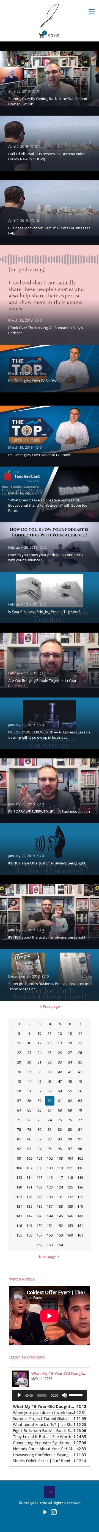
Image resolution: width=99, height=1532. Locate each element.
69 (70, 1110)
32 (49, 1062)
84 (80, 1129)
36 (19, 1071)
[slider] (76, 1395)
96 (60, 1148)
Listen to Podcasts (27, 1357)
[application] (49, 1395)
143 (39, 1215)
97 (70, 1148)
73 (39, 1119)
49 (80, 1081)
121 (29, 1187)
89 (60, 1139)
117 (60, 1177)
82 (60, 1129)
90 (70, 1139)
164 (60, 1244)
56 (80, 1091)
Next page (47, 1256)
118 (70, 1177)
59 (39, 1100)
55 (70, 1091)
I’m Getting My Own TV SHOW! (32, 380)
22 (19, 1052)
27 (70, 1052)
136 (39, 1206)
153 (70, 1225)
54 (60, 1091)
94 (39, 1148)
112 (80, 1167)
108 (39, 1167)
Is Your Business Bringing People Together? (44, 611)
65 (29, 1110)
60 (49, 1100)
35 (80, 1062)
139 (70, 1206)
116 (50, 1177)
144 (50, 1215)
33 (60, 1062)
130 (50, 1196)
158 (50, 1235)
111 (70, 1167)
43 (19, 1081)
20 (70, 1042)
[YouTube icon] (45, 1511)
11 (49, 1033)
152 (60, 1225)
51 (29, 1091)
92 (19, 1148)
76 (70, 1119)
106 (19, 1167)
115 (39, 1177)
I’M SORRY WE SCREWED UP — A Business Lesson (49, 811)
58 (29, 1100)
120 (19, 1187)
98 (80, 1148)
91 (80, 1139)
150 (39, 1225)
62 (70, 1100)
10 (37, 220)
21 (80, 1042)
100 (29, 1158)
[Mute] (64, 1395)
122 (39, 1187)
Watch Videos (22, 1279)
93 (29, 1148)
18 (49, 1042)
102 (50, 1158)
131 (60, 1196)
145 (60, 1215)
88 (49, 1139)
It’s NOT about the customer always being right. (47, 863)
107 (29, 1167)
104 (70, 1158)
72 (29, 1119)
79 (29, 1129)
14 (80, 1033)
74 (49, 1119)
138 (60, 1206)
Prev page (51, 1006)
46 (49, 1081)
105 (80, 1158)
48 (70, 1081)
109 (50, 1167)
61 (60, 1100)
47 (60, 1081)
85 (19, 1139)
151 (50, 1225)
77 (80, 1119)
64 (19, 1110)
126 (80, 1187)
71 (19, 1119)
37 (29, 1071)
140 (80, 1206)
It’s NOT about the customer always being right (46, 937)
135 (29, 1206)
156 (29, 1235)
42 (80, 1071)
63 (80, 1100)
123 (50, 1187)
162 (39, 1244)
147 (80, 1215)
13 (70, 1033)
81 (49, 1129)
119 (80, 1177)
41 (70, 1071)
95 (49, 1148)
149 (29, 1225)
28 (80, 1052)
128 (29, 1196)
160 (70, 1235)
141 (19, 1215)
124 (60, 1187)
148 (19, 1225)
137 (50, 1206)
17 (39, 1042)
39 (49, 1071)
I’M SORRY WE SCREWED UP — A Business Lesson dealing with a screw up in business (49, 735)
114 (29, 1177)
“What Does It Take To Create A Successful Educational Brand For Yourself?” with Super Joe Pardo (47, 505)
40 (60, 1071)
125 (70, 1187)
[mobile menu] (91, 11)
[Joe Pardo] (49, 15)
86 (29, 1139)
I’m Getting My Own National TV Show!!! (40, 454)
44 (29, 1081)
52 (39, 1091)
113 (19, 1177)
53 (49, 1091)
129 (39, 1196)
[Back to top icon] (49, 1492)
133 (80, 1196)
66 (39, 1110)
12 (60, 1033)
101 (39, 1158)
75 (60, 1119)
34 (70, 1062)
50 (19, 1091)
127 (19, 1196)
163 (50, 1244)
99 (19, 1158)
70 (80, 1110)
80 (39, 1129)
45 (39, 1081)
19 (60, 1042)
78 (19, 1129)
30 (29, 1062)
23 (29, 1052)
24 (39, 1052)
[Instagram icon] (53, 1511)
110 (60, 1167)
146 (70, 1215)
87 (39, 1139)
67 (49, 1110)
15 (19, 1042)
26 (60, 1052)
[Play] (19, 1395)
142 (29, 1215)
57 (19, 1100)
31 (39, 1062)
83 (70, 1129)
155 (19, 1235)
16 (29, 1042)
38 (39, 1071)
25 (49, 1052)
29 (19, 1062)
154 (80, 1225)
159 (60, 1235)
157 (39, 1235)
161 (80, 1235)
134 (19, 1206)
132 (70, 1196)
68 (60, 1110)
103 (60, 1158)
